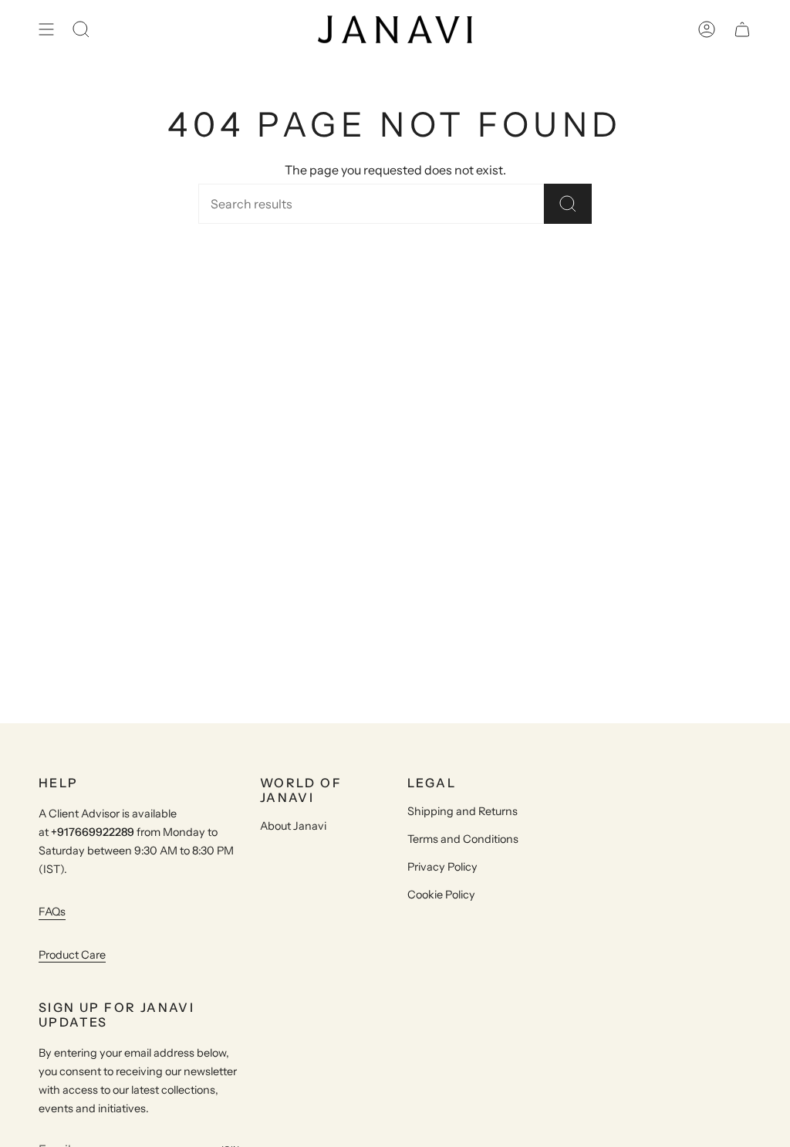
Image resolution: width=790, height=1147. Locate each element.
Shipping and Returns (462, 811)
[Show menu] (46, 29)
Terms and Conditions (462, 839)
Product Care (72, 955)
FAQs (52, 912)
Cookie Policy (441, 895)
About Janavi (293, 826)
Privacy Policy (442, 867)
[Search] (568, 204)
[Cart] (742, 29)
